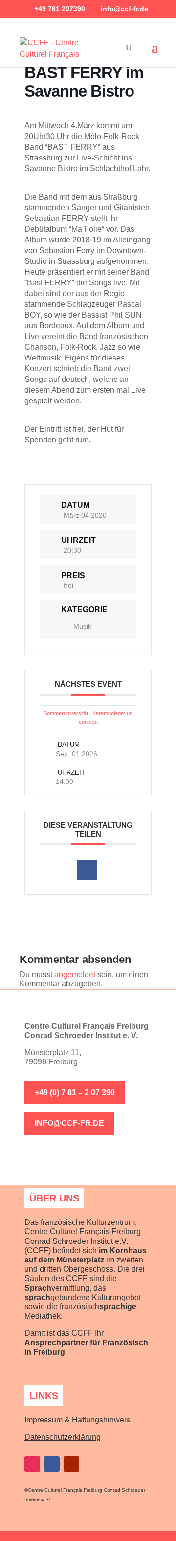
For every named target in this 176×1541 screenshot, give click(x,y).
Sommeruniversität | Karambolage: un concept (88, 717)
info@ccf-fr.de (69, 1123)
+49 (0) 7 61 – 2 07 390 (75, 1092)
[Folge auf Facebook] (52, 1464)
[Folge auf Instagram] (32, 1464)
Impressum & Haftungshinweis (77, 1420)
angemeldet (74, 974)
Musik (82, 626)
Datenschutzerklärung (62, 1437)
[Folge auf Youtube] (71, 1464)
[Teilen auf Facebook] (87, 870)
